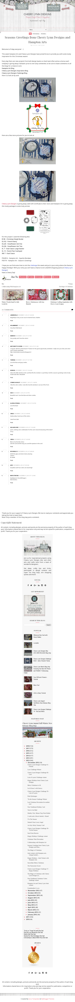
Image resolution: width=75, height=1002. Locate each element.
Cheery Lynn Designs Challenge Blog (14, 73)
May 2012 (31, 905)
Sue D (11, 393)
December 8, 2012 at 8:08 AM (26, 451)
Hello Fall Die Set (30, 934)
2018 (28, 746)
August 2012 (32, 898)
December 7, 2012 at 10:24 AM (24, 370)
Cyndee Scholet (15, 382)
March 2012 (32, 910)
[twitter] (31, 585)
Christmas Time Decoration (35, 839)
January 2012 (32, 915)
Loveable (36, 643)
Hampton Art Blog (8, 68)
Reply (11, 320)
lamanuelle (14, 315)
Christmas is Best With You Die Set (36, 938)
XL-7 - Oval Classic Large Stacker (13, 249)
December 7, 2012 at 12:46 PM (29, 382)
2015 (28, 753)
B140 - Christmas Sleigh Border (12, 239)
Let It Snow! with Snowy (35, 788)
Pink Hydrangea (32, 796)
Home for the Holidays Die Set (34, 936)
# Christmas (36, 34)
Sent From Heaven (33, 833)
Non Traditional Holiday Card (36, 807)
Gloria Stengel (15, 403)
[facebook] (28, 585)
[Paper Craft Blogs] (34, 956)
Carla (12, 413)
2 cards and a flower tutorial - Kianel (38, 816)
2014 (28, 756)
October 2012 (33, 893)
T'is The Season (32, 819)
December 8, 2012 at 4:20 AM (22, 439)
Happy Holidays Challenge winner (38, 836)
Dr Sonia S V (14, 451)
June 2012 (31, 903)
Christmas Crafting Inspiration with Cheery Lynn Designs (61, 303)
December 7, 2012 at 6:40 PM (22, 413)
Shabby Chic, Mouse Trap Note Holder (39, 813)
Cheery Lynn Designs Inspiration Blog (15, 71)
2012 (28, 760)
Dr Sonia (12, 457)
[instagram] (42, 585)
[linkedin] (39, 585)
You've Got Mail (32, 810)
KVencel (12, 370)
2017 (28, 748)
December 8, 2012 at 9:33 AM (21, 465)
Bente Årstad (14, 475)
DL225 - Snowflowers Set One (12, 244)
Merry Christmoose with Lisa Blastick (35, 303)
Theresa (12, 360)
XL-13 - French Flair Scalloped (12, 251)
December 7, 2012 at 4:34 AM (26, 325)
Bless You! (36, 685)
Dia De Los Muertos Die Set (33, 932)
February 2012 (33, 912)
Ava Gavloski (14, 427)
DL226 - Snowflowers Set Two (12, 246)
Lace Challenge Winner (34, 769)
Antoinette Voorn (16, 346)
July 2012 (31, 900)
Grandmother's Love (33, 888)
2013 (28, 758)
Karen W (12, 336)
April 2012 (31, 907)
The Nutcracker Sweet (34, 866)
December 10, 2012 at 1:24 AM (27, 475)
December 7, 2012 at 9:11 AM (30, 346)
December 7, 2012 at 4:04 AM (26, 315)
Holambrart (14, 325)
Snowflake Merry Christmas (36, 863)
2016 (28, 751)
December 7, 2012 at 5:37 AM (24, 336)
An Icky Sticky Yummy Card (36, 825)
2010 (28, 919)
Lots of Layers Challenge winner (37, 777)
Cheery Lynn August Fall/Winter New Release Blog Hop (41, 703)
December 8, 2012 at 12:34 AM (27, 427)
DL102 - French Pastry (9, 241)
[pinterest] (45, 585)
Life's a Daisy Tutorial (39, 693)
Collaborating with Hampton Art (37, 842)
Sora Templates (34, 999)
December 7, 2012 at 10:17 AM (24, 360)
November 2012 (34, 891)
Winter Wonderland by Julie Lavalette (10, 303)
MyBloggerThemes (47, 999)
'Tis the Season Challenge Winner (37, 799)
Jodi (11, 465)
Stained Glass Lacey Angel (35, 822)
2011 (28, 917)
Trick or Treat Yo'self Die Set (33, 931)
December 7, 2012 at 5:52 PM (28, 403)
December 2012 (33, 763)
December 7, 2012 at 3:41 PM (22, 393)
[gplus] (35, 585)
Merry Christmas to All (34, 785)
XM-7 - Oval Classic (8, 253)
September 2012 (34, 895)
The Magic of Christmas (35, 850)
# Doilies (43, 34)
